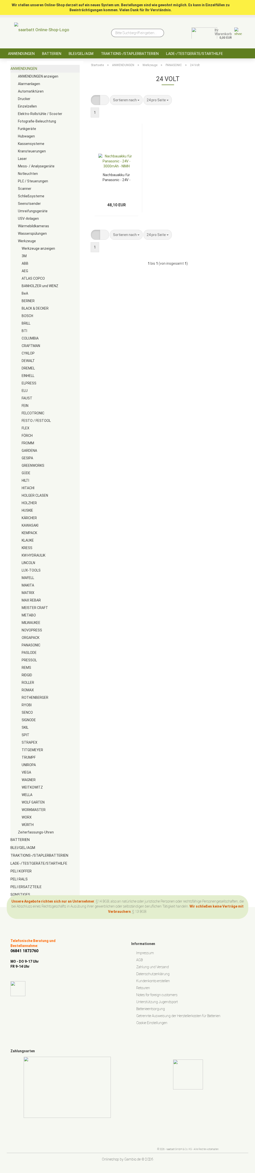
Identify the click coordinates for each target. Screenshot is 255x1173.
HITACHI (28, 488)
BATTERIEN (51, 53)
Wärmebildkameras (33, 226)
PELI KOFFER (21, 871)
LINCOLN (28, 563)
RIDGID (27, 675)
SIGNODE (29, 720)
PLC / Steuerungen (33, 181)
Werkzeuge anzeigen (38, 248)
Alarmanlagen (29, 84)
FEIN (25, 406)
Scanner (24, 189)
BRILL (26, 323)
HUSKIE (27, 510)
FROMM (28, 443)
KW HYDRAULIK (33, 555)
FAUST (27, 398)
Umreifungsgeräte (33, 211)
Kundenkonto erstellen (153, 981)
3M (24, 256)
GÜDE (26, 473)
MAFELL (28, 578)
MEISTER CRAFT (35, 608)
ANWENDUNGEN (21, 53)
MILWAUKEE (31, 623)
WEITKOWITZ (32, 787)
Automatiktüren (31, 91)
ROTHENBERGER (35, 698)
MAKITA (28, 585)
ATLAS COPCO (33, 278)
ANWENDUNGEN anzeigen (38, 76)
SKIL (25, 727)
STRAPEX (29, 742)
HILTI (25, 480)
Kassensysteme (31, 144)
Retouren (143, 988)
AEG (25, 271)
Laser (22, 159)
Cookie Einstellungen (151, 1023)
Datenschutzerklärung (153, 974)
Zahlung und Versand (152, 967)
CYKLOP (28, 353)
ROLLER (28, 683)
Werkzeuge (27, 241)
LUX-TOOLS (31, 570)
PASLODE (29, 653)
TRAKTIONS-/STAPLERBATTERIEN (130, 53)
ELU (25, 391)
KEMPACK (29, 533)
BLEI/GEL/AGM (81, 53)
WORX (27, 817)
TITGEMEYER (32, 750)
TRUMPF (29, 757)
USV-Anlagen (28, 219)
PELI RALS (19, 879)
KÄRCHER (29, 518)
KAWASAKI (30, 525)
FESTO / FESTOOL (36, 421)
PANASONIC (31, 645)
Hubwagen (26, 136)
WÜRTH (28, 825)
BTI (24, 331)
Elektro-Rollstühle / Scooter (40, 114)
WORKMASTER (34, 810)
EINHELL (28, 376)
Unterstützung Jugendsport (157, 1002)
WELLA (27, 795)
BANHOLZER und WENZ (40, 286)
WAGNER (29, 780)
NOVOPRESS (32, 630)
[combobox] (126, 100)
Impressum (145, 953)
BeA (25, 293)
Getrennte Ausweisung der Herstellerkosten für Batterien (178, 1016)
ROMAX (28, 690)
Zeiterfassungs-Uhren (36, 832)
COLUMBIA (30, 338)
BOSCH (27, 316)
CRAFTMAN (31, 346)
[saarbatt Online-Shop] (41, 31)
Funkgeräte (27, 129)
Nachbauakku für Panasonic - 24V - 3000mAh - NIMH (116, 177)
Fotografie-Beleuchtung (37, 121)
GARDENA (29, 451)
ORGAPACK (30, 638)
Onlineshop (110, 1159)
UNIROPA (29, 765)
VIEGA (26, 772)
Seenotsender (29, 204)
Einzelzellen (27, 106)
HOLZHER (29, 503)
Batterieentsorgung (150, 1009)
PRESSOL (29, 660)
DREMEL (28, 368)
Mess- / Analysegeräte (36, 166)
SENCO (27, 712)
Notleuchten (28, 174)
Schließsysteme (31, 196)
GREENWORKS (33, 466)
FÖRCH (27, 436)
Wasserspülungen (32, 233)
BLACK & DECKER (35, 308)
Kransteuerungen (32, 151)
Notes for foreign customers (157, 995)
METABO (29, 615)
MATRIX (28, 593)
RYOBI (27, 705)
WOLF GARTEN (33, 802)
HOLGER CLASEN (35, 495)
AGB (139, 960)
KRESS (27, 548)
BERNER (28, 301)
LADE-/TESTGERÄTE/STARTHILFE (194, 53)
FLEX (25, 428)
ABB (25, 263)
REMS (26, 668)
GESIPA (27, 458)
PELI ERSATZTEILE (26, 887)
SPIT (25, 735)
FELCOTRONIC (33, 413)
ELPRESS (29, 383)
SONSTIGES (20, 894)
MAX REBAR (31, 600)
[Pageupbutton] (241, 1165)
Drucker (24, 99)
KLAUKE (28, 540)
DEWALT (28, 361)
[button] (95, 100)
